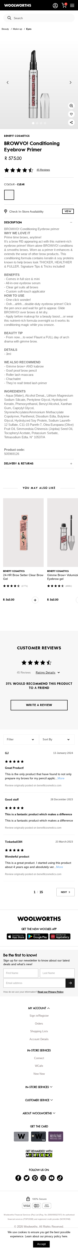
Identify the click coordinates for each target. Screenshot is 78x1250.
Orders (39, 1023)
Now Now (39, 1073)
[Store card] (21, 1137)
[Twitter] (27, 1177)
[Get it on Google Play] (38, 936)
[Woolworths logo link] (17, 5)
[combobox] (42, 18)
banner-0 (33, 123)
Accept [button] (41, 1244)
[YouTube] (51, 1177)
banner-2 (41, 123)
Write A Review (39, 705)
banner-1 (37, 123)
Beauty (5, 29)
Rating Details (46, 672)
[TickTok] (60, 1177)
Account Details (39, 1039)
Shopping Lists (39, 1031)
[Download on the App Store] (17, 936)
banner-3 (45, 123)
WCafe (39, 1065)
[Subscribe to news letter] (70, 983)
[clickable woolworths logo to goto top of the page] (39, 918)
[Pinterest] (35, 1177)
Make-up (17, 29)
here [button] (64, 1236)
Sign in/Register (39, 1015)
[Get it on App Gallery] (61, 936)
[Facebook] (18, 1177)
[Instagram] (43, 1177)
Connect (39, 1058)
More (61, 778)
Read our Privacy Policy (50, 992)
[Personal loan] (56, 1137)
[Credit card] (38, 1137)
